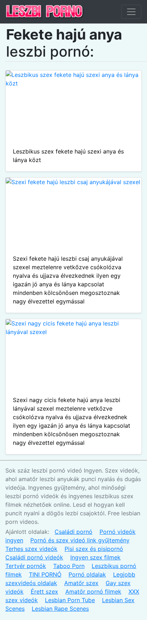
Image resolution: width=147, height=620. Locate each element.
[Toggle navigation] (131, 12)
